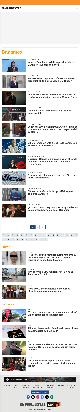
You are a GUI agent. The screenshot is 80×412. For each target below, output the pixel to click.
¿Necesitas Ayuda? (40, 392)
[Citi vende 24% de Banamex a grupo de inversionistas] (14, 114)
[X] (33, 397)
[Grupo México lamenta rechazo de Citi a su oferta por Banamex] (14, 178)
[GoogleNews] (42, 397)
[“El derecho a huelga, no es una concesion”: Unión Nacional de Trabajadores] (14, 315)
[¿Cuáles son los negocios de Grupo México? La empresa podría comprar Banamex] (14, 211)
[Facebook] (28, 397)
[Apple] (47, 397)
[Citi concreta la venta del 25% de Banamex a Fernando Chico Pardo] (14, 146)
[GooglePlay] (51, 397)
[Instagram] (37, 397)
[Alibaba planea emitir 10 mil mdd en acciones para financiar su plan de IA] (14, 331)
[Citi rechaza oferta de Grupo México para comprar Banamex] (14, 194)
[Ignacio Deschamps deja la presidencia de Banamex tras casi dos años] (14, 65)
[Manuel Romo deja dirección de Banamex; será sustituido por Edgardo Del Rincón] (14, 82)
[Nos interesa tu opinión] (40, 379)
